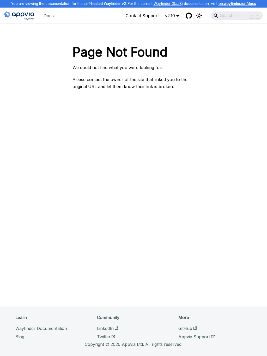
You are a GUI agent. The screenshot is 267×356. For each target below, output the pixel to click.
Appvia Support (194, 336)
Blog (19, 336)
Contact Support (142, 15)
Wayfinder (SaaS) (168, 4)
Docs (49, 15)
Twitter (104, 336)
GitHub (185, 328)
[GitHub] (189, 15)
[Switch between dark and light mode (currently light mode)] (199, 15)
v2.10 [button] (170, 15)
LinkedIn (105, 328)
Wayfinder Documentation (41, 328)
